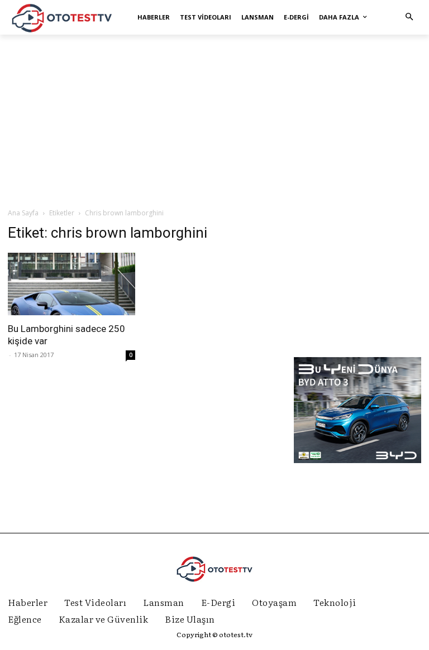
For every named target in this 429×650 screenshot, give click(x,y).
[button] (409, 17)
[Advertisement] (214, 120)
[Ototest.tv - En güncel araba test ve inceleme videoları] (62, 17)
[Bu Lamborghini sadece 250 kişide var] (71, 284)
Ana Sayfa (23, 213)
